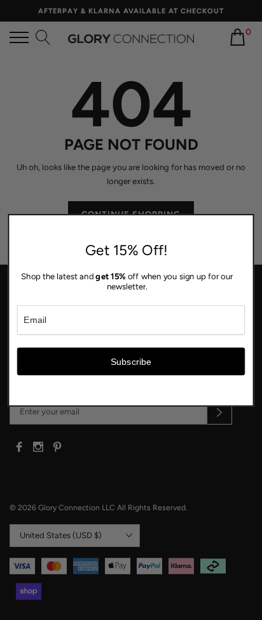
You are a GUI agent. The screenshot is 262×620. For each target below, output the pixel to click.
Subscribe (131, 361)
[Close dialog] (246, 221)
